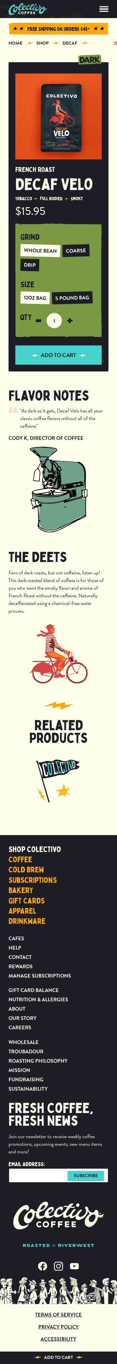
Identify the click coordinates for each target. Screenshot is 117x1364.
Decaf (70, 43)
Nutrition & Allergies (38, 999)
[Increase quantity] (69, 320)
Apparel (22, 911)
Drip (30, 265)
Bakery (21, 890)
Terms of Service (58, 1314)
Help (15, 948)
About (17, 1009)
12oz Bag (35, 298)
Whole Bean (40, 250)
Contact (20, 957)
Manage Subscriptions (40, 976)
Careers (20, 1027)
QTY (26, 318)
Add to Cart (58, 1357)
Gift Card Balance (34, 990)
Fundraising (26, 1079)
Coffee (20, 859)
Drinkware (27, 921)
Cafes (16, 938)
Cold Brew (26, 869)
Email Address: (27, 1164)
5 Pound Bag (72, 298)
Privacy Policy (58, 1327)
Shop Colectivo (35, 849)
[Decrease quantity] (38, 320)
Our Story (23, 1018)
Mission (19, 1070)
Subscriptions (33, 880)
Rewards (21, 966)
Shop (42, 43)
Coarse (76, 251)
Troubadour (26, 1051)
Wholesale (24, 1042)
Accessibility (58, 1339)
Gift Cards (27, 901)
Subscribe (85, 1175)
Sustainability (28, 1089)
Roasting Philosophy (38, 1061)
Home (15, 43)
